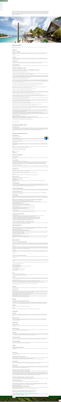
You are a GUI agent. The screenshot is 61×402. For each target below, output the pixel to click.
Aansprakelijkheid (14, 399)
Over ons (1, 4)
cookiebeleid (21, 14)
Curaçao (1, 3)
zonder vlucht (1, 8)
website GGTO (13, 131)
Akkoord (13, 15)
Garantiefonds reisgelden (14, 400)
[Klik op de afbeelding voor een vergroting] (46, 138)
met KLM (1, 7)
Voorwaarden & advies (14, 398)
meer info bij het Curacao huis (15, 284)
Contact (1, 5)
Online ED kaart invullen (14, 253)
